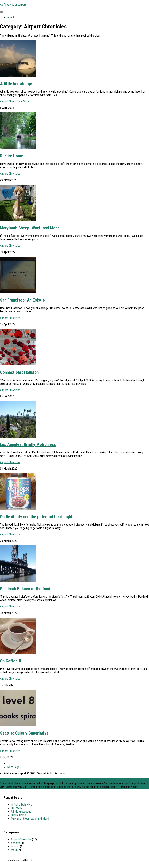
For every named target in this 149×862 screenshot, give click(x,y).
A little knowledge (16, 83)
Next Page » (14, 767)
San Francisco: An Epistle (22, 300)
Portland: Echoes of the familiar (28, 588)
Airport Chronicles (10, 101)
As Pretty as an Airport (13, 4)
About (10, 17)
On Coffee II (10, 660)
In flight (15, 846)
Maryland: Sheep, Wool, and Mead (30, 227)
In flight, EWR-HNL (21, 804)
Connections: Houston (19, 372)
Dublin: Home (11, 155)
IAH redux (16, 808)
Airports (15, 843)
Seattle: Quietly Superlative (24, 733)
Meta (26, 101)
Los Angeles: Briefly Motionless (28, 444)
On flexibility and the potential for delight (36, 516)
